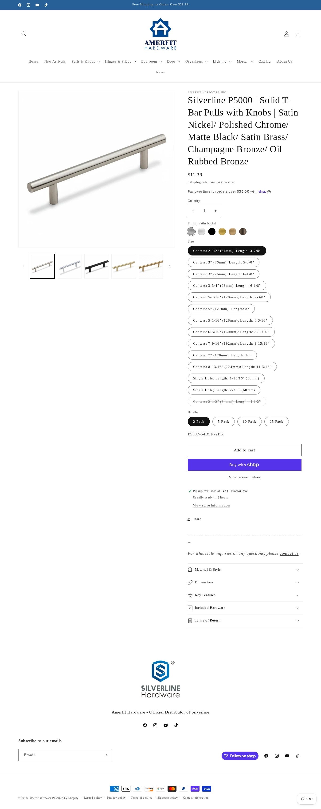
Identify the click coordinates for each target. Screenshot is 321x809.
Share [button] (196, 519)
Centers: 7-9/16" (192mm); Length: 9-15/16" (231, 343)
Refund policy (93, 797)
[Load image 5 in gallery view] (151, 266)
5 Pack (223, 421)
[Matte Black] (211, 231)
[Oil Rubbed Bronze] (243, 231)
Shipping (194, 182)
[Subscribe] (105, 755)
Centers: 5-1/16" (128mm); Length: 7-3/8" (229, 297)
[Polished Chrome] (201, 231)
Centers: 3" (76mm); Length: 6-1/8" (223, 274)
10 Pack (249, 421)
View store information (211, 505)
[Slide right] (169, 266)
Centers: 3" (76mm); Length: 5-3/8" (223, 262)
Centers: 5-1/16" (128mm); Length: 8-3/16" (230, 320)
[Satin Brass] (222, 231)
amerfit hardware (40, 798)
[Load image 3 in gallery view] (96, 266)
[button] (24, 34)
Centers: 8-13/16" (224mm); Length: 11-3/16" (232, 367)
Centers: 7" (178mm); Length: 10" (222, 355)
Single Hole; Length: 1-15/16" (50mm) (226, 378)
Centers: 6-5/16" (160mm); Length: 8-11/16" (231, 332)
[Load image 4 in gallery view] (123, 266)
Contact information (196, 797)
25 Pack (276, 421)
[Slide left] (23, 266)
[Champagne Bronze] (232, 231)
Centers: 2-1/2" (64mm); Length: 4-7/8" (227, 251)
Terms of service (141, 797)
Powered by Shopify (65, 798)
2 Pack (199, 421)
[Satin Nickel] (191, 231)
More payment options (244, 477)
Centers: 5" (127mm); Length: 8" (221, 309)
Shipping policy (167, 797)
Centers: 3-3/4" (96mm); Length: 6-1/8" (227, 285)
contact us (289, 553)
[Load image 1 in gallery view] (42, 266)
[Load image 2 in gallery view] (69, 266)
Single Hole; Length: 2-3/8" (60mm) (224, 390)
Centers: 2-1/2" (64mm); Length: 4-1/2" (229, 402)
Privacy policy (116, 797)
